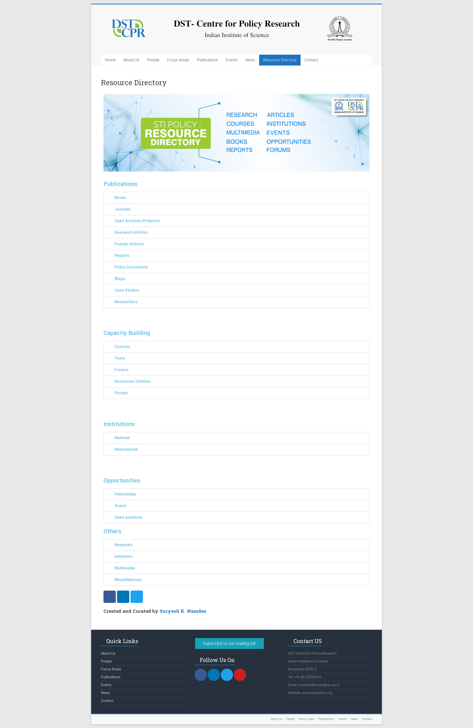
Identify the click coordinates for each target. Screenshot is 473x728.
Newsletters (126, 301)
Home (110, 60)
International (126, 449)
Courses (122, 346)
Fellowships (125, 494)
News (250, 60)
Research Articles (131, 232)
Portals (121, 393)
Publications (207, 60)
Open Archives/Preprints (137, 220)
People (153, 60)
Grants (121, 505)
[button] (236, 197)
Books (120, 197)
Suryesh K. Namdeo (183, 611)
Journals (123, 209)
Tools (120, 358)
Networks (124, 545)
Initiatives (124, 556)
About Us (131, 60)
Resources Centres (133, 381)
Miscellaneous (128, 579)
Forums (122, 369)
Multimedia (125, 568)
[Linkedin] (123, 597)
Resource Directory (280, 60)
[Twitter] (137, 597)
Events (231, 60)
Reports (122, 255)
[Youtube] (240, 675)
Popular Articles (129, 244)
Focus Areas (178, 60)
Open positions (128, 517)
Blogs (120, 278)
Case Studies (127, 290)
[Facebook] (109, 597)
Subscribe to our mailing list (229, 643)
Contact (311, 60)
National (122, 437)
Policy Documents (131, 267)
